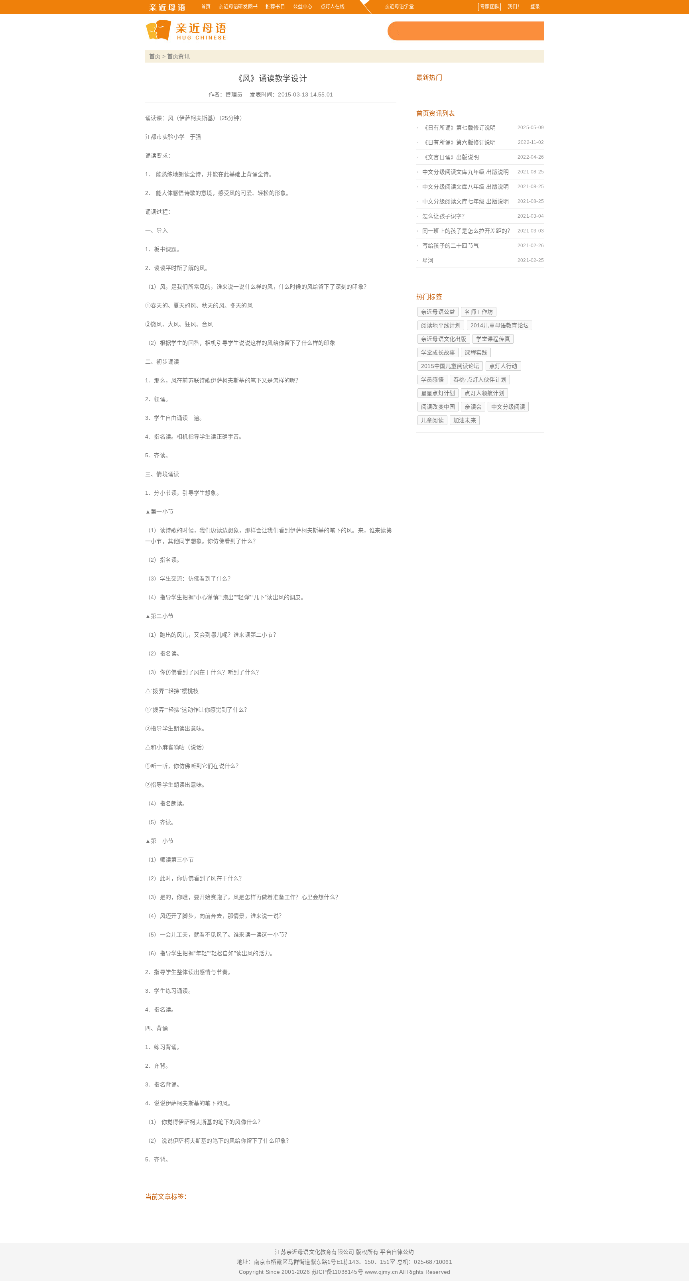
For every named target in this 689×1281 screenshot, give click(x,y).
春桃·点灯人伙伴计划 (479, 379)
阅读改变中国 (438, 406)
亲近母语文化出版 (444, 339)
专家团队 (490, 7)
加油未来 (464, 420)
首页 (206, 7)
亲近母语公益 (438, 312)
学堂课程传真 (493, 339)
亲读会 (473, 406)
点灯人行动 (503, 366)
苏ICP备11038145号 (337, 1272)
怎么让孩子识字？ (445, 216)
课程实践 (476, 352)
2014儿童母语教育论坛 (499, 325)
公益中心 (303, 7)
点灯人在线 (333, 7)
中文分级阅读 (508, 406)
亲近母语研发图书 (238, 7)
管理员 (233, 94)
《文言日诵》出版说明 (450, 157)
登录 (535, 7)
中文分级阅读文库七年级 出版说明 (465, 201)
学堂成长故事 (438, 352)
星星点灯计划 (438, 393)
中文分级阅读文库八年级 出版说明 (465, 186)
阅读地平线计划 (441, 325)
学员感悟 (432, 379)
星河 (427, 260)
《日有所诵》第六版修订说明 (459, 142)
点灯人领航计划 (484, 393)
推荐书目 (275, 7)
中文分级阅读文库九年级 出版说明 (465, 172)
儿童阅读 (432, 420)
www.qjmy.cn (380, 1272)
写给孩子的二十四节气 (450, 245)
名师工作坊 (479, 312)
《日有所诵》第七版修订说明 (459, 127)
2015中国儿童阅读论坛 (450, 366)
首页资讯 (178, 56)
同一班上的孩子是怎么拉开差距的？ (467, 231)
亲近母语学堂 (399, 7)
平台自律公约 (397, 1252)
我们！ (515, 7)
